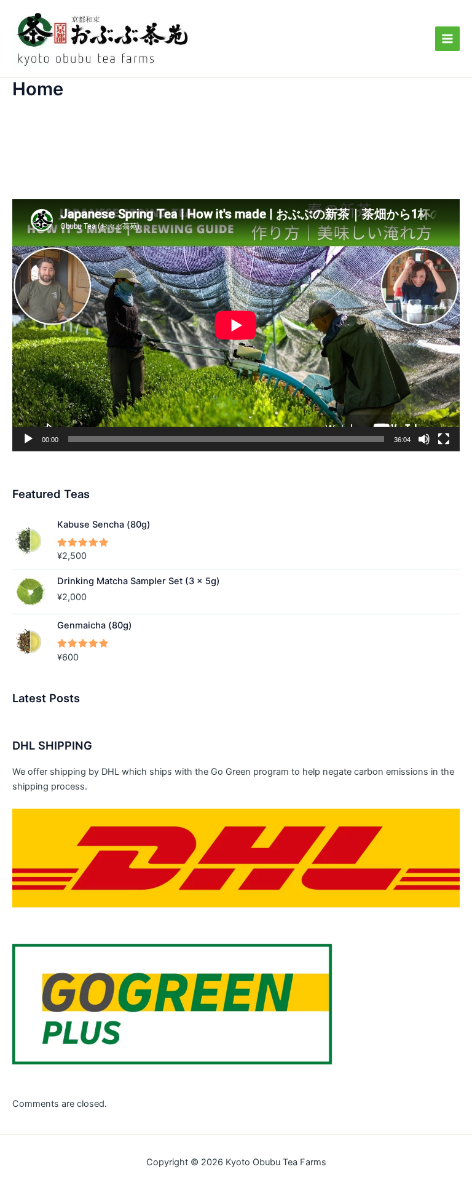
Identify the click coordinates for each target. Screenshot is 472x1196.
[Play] (28, 439)
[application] (236, 325)
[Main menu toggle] (447, 38)
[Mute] (424, 439)
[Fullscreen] (444, 439)
